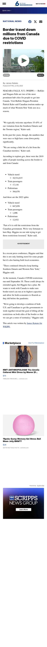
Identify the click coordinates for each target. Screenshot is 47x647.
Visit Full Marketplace (36, 343)
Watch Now (40, 3)
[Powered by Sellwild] (40, 486)
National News (12, 21)
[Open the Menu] (4, 4)
